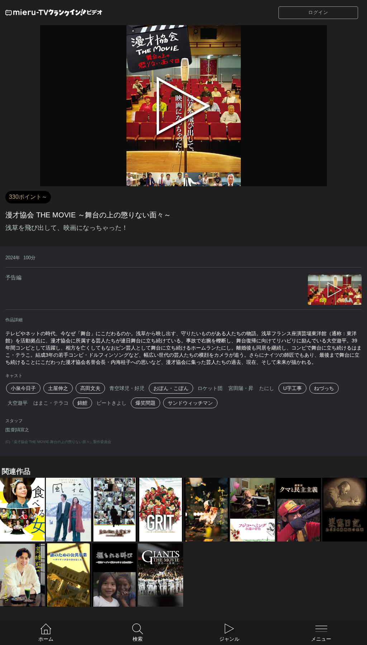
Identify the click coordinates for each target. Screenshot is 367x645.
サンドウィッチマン (190, 403)
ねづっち (324, 388)
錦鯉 (82, 403)
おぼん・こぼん (171, 388)
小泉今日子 (23, 388)
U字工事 (292, 388)
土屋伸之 (58, 388)
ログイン (318, 12)
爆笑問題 (145, 403)
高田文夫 (90, 388)
